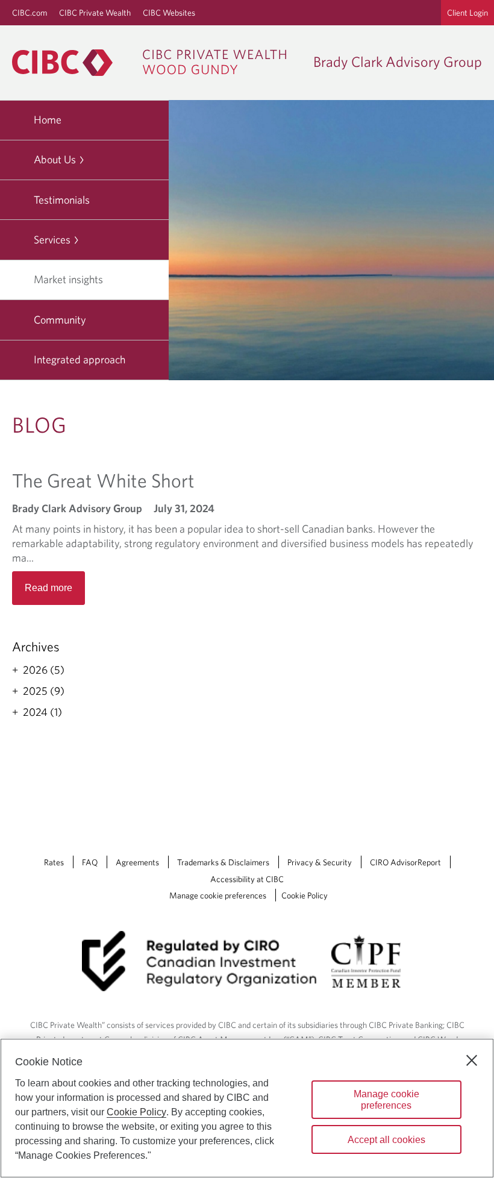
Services (52, 239)
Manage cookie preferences (217, 895)
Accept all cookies (386, 1140)
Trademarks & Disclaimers (223, 862)
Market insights (68, 279)
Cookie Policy (304, 895)
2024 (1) (42, 712)
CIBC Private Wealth (95, 12)
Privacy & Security (319, 862)
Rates (54, 862)
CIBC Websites (169, 12)
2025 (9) (43, 691)
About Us (55, 159)
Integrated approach (79, 359)
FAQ (90, 862)
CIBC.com (29, 12)
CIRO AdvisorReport (405, 862)
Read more (48, 588)
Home (47, 119)
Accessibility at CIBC (247, 879)
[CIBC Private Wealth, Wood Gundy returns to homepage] (155, 62)
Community (60, 319)
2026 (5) (43, 670)
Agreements (137, 862)
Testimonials (62, 199)
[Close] (471, 1060)
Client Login (467, 12)
